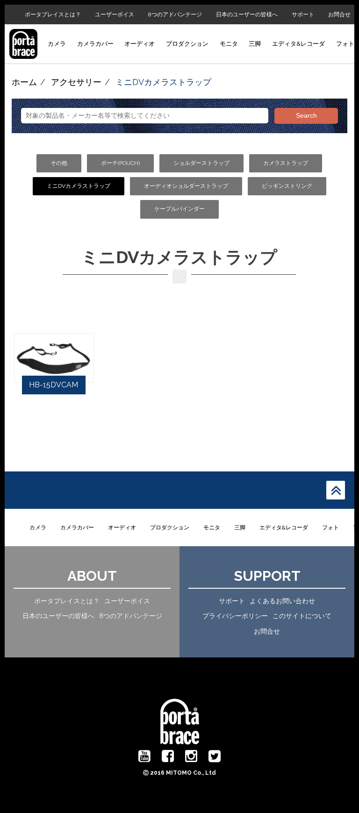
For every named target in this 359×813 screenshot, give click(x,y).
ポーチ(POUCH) (120, 163)
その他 (58, 163)
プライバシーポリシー (235, 616)
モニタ (229, 43)
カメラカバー (95, 43)
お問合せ (339, 14)
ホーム (24, 82)
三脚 (255, 43)
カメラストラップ (285, 163)
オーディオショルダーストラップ (186, 186)
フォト (345, 43)
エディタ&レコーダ (298, 43)
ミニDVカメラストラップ (78, 186)
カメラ (57, 43)
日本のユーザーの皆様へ (247, 14)
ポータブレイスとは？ (53, 14)
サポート (303, 14)
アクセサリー (76, 82)
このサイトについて (302, 616)
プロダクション (187, 43)
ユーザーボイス (114, 14)
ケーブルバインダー (179, 209)
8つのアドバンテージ (175, 14)
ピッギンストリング (287, 186)
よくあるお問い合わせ (282, 601)
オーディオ (139, 43)
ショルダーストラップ (201, 163)
